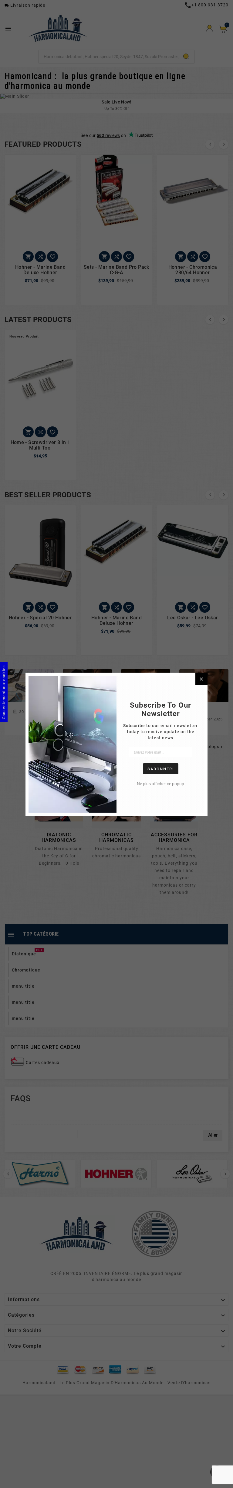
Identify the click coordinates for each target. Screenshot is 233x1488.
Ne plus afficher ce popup (160, 783)
